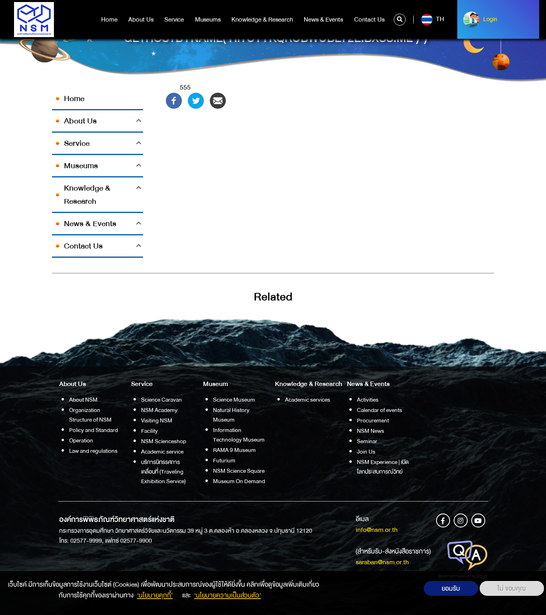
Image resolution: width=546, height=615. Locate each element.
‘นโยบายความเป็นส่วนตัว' (227, 595)
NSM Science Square (239, 471)
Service (174, 19)
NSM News (370, 431)
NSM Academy (159, 410)
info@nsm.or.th (377, 529)
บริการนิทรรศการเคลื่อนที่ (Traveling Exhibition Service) (163, 471)
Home (109, 19)
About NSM (83, 399)
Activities (368, 399)
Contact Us (369, 19)
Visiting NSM (156, 420)
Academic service (162, 451)
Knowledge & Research (262, 19)
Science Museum (234, 399)
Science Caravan (161, 399)
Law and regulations (93, 451)
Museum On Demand (239, 481)
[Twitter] (196, 100)
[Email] (218, 100)
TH (439, 19)
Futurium (224, 460)
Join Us (366, 451)
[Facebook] (174, 100)
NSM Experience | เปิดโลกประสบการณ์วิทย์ (383, 466)
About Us (140, 19)
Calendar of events (379, 410)
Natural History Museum (231, 414)
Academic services (307, 399)
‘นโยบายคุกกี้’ (155, 595)
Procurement (373, 420)
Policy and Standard (93, 430)
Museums (208, 19)
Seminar (367, 441)
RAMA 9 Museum (234, 450)
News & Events (323, 19)
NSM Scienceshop (163, 441)
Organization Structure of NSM (90, 414)
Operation (81, 440)
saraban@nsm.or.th (382, 562)
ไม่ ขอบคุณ (512, 588)
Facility (149, 431)
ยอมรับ (451, 588)
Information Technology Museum (239, 434)
